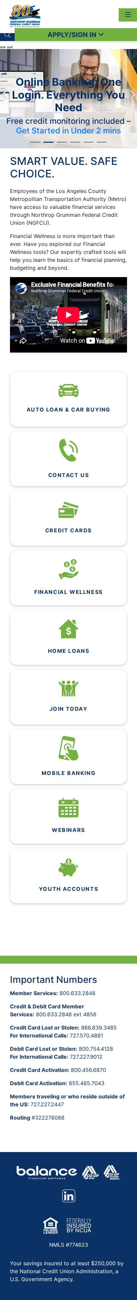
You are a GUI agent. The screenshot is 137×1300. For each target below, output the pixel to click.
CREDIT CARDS (68, 530)
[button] (7, 34)
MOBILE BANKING (68, 773)
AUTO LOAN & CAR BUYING (68, 409)
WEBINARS (68, 830)
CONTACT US (68, 475)
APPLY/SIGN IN (73, 35)
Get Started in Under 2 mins (68, 130)
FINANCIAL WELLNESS (68, 592)
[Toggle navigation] (128, 15)
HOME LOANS (68, 651)
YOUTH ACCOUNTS (68, 889)
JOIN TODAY (69, 708)
